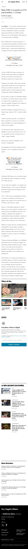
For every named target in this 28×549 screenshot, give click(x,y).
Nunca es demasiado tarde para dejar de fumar (6, 309)
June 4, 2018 (19, 65)
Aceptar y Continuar (14, 344)
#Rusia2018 (11, 162)
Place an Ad (4, 534)
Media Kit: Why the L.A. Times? (21, 531)
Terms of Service (17, 544)
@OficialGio (14, 158)
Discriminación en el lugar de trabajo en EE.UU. (17, 308)
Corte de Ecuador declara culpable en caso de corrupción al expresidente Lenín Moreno (18, 404)
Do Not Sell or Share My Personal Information (16, 545)
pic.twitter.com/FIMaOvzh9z (14, 60)
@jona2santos (16, 58)
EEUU (13, 388)
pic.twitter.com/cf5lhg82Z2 (14, 164)
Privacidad (23, 544)
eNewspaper (4, 530)
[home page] (14, 1)
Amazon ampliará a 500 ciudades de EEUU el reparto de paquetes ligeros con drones (19, 392)
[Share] (2, 22)
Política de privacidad (5, 337)
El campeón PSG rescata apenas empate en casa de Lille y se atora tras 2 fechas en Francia (19, 416)
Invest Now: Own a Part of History (21, 534)
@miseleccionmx (12, 161)
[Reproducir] (14, 290)
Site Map (3, 519)
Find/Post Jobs (4, 532)
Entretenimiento (15, 423)
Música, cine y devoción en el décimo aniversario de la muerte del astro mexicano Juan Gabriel (19, 428)
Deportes (4, 6)
